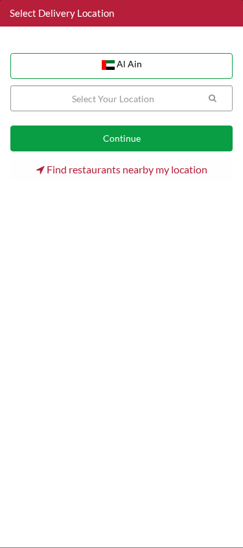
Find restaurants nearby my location (126, 169)
